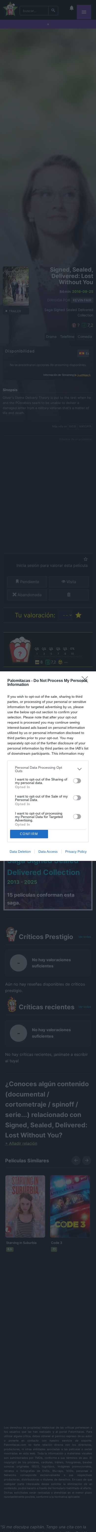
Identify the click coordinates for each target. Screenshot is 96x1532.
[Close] (86, 681)
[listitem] (48, 769)
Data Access (48, 851)
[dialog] (48, 766)
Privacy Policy (76, 851)
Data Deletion (20, 851)
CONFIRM (29, 834)
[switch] (77, 780)
